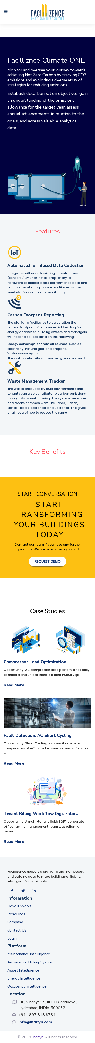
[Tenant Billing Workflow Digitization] (47, 791)
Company (15, 922)
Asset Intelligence (23, 970)
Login (12, 938)
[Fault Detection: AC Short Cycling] (47, 713)
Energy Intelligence (23, 978)
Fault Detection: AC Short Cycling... (39, 735)
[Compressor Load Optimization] (47, 639)
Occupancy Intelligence (27, 986)
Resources (16, 914)
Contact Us (17, 930)
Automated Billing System (30, 962)
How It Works (19, 906)
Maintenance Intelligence (28, 954)
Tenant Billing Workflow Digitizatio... (41, 814)
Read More (14, 685)
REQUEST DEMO (48, 561)
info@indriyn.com (35, 1022)
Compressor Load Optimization (35, 662)
